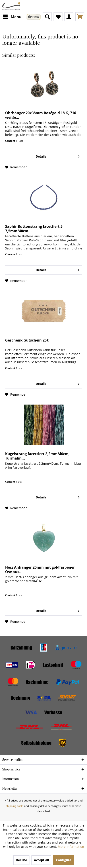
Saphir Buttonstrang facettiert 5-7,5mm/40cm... (34, 228)
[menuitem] (12, 16)
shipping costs (14, 806)
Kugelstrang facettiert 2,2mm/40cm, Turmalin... (37, 455)
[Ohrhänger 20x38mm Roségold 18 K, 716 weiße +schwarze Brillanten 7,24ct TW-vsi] (43, 84)
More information (71, 846)
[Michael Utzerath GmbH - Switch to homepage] (11, 6)
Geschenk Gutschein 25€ (27, 340)
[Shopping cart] (79, 16)
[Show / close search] (47, 16)
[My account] (68, 16)
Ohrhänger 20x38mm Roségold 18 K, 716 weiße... (40, 115)
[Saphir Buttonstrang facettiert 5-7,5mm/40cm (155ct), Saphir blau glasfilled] (43, 197)
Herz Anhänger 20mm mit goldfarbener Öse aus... (40, 569)
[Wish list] (58, 16)
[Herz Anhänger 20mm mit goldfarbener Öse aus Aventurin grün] (43, 538)
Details (41, 156)
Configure (63, 860)
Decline (21, 860)
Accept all (41, 860)
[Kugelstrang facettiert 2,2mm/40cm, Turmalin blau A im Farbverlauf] (43, 425)
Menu (16, 16)
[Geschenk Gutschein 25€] (43, 311)
